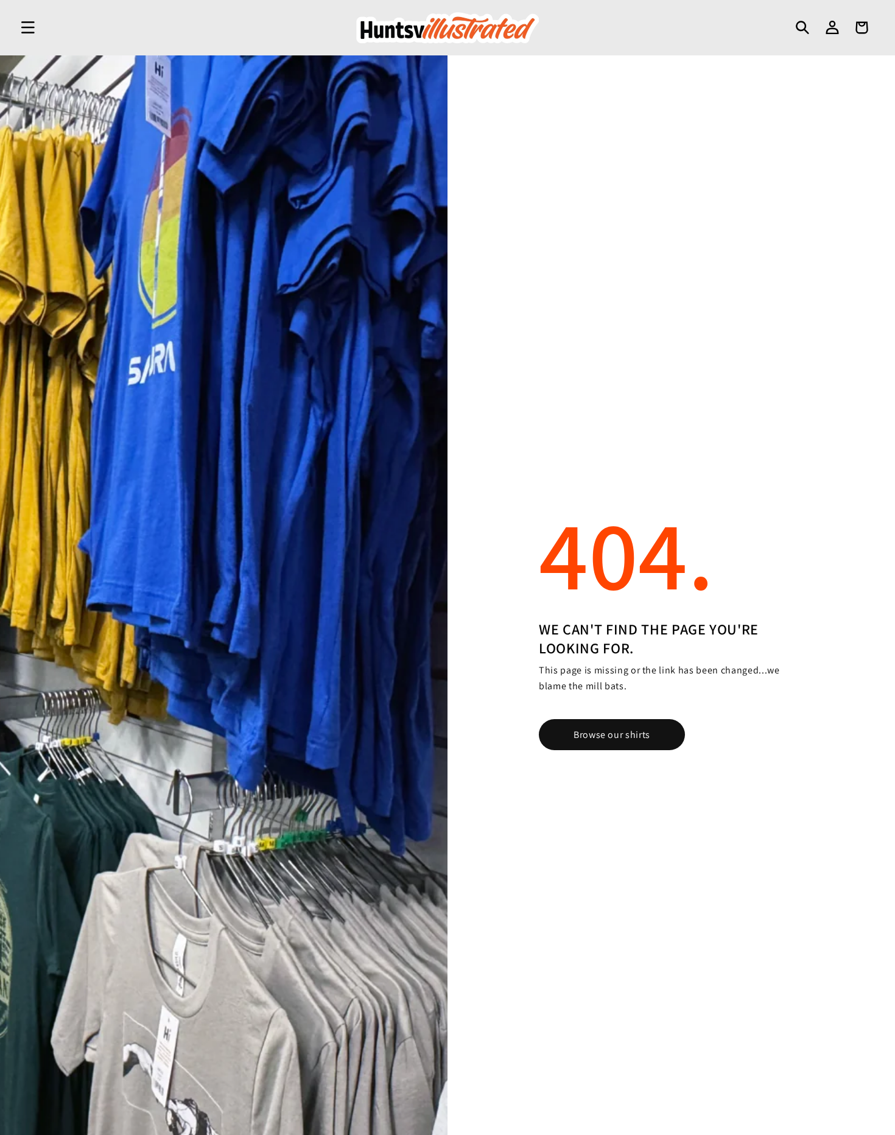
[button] (28, 27)
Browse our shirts (612, 734)
